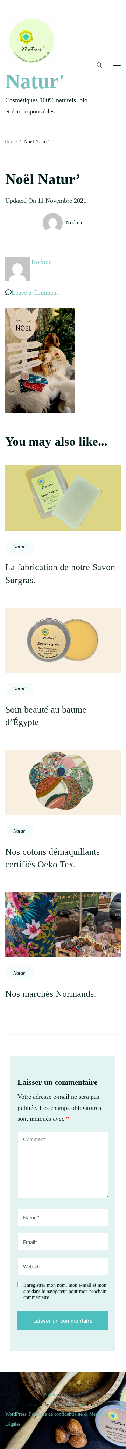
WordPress (15, 1414)
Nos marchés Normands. (50, 994)
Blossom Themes (67, 1404)
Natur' (35, 81)
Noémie (74, 222)
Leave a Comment (35, 292)
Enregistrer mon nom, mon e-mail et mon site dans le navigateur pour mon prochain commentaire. (64, 1291)
